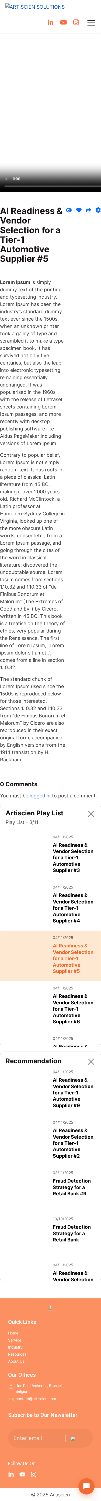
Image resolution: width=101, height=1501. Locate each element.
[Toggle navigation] (91, 23)
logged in (40, 796)
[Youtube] (22, 1474)
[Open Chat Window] (86, 1486)
